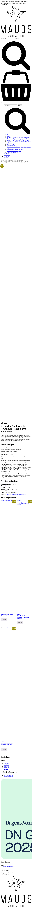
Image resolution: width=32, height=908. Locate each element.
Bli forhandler (7, 155)
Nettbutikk (6, 134)
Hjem (2, 160)
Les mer (4, 619)
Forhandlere (6, 156)
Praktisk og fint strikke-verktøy (14, 152)
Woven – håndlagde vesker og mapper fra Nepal (18, 139)
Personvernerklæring (8, 776)
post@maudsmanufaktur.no (7, 866)
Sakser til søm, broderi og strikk (14, 151)
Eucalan (8, 136)
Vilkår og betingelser (8, 775)
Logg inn (6, 157)
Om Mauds (6, 153)
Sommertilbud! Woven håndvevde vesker (14, 161)
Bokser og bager (10, 144)
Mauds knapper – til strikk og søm (15, 149)
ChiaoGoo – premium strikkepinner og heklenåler (18, 137)
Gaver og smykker (11, 145)
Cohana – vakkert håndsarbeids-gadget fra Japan (18, 140)
